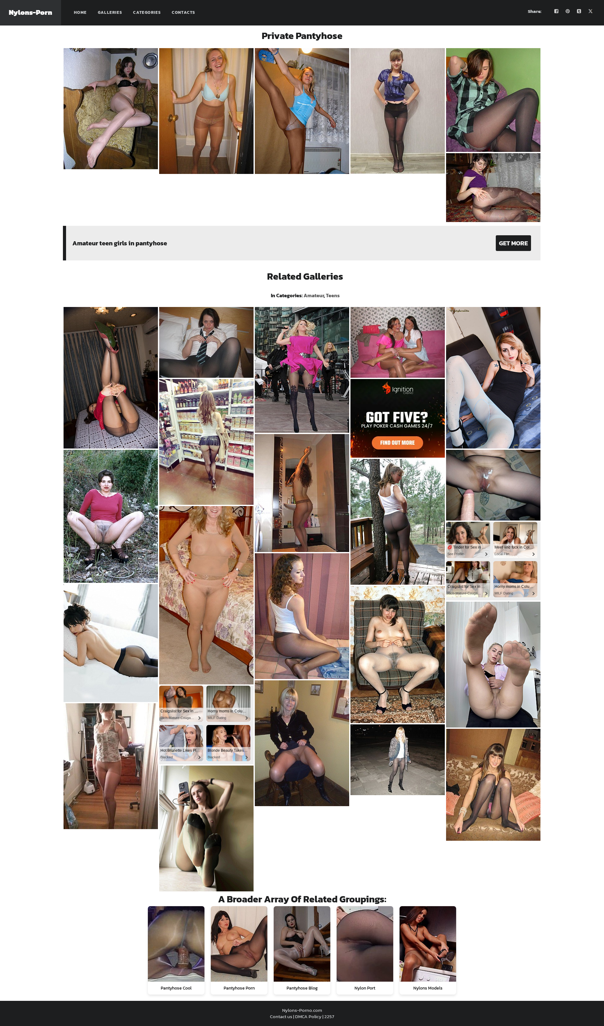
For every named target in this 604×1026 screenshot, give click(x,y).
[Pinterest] (568, 11)
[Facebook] (556, 11)
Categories (147, 12)
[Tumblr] (579, 11)
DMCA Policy (308, 1016)
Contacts (183, 12)
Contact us (281, 1016)
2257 (329, 1016)
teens (333, 295)
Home (80, 12)
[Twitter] (590, 11)
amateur (314, 295)
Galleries (110, 12)
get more (513, 243)
